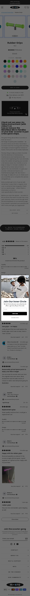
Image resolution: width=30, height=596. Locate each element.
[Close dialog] (27, 277)
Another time (15, 317)
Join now (15, 313)
